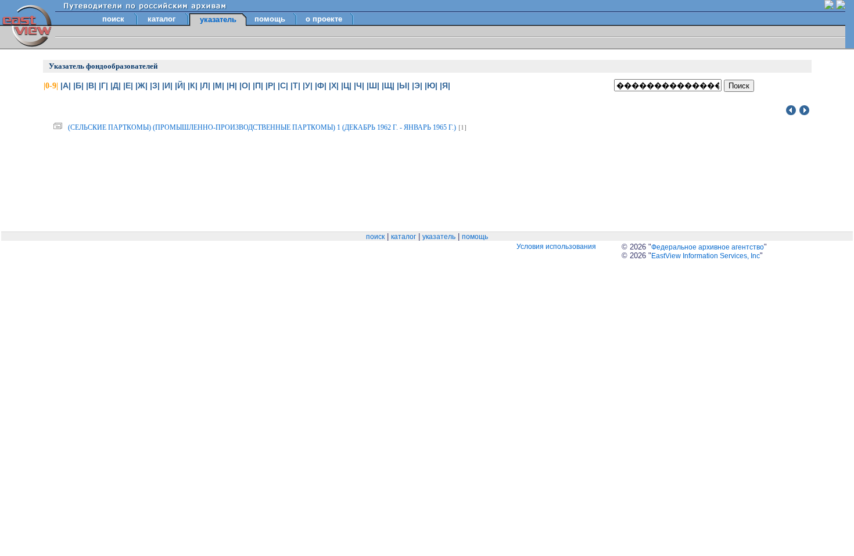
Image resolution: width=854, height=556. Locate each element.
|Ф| (320, 85)
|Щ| (388, 85)
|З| (155, 85)
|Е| (128, 85)
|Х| (334, 85)
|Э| (417, 85)
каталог (161, 19)
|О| (244, 85)
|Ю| (431, 85)
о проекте (324, 19)
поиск (113, 19)
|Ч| (359, 85)
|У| (308, 85)
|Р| (270, 85)
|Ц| (346, 85)
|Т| (295, 85)
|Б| (78, 85)
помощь (269, 19)
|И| (167, 85)
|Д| (115, 85)
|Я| (445, 85)
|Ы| (403, 85)
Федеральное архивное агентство (707, 247)
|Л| (205, 85)
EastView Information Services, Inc (705, 256)
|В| (91, 85)
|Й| (180, 85)
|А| (65, 85)
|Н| (232, 85)
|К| (193, 85)
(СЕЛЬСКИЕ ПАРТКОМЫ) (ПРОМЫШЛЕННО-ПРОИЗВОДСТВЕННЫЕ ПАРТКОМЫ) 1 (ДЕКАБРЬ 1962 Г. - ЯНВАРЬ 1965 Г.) (262, 127)
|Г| (103, 85)
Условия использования (556, 247)
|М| (218, 85)
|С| (283, 85)
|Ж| (141, 85)
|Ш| (373, 85)
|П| (258, 85)
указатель (438, 237)
